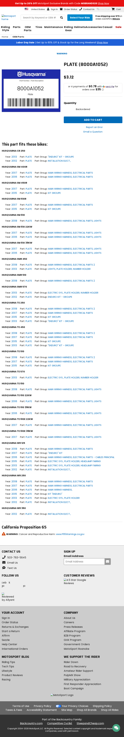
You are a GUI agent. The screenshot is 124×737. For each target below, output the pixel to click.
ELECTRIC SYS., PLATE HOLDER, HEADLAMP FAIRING (74, 461)
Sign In (6, 618)
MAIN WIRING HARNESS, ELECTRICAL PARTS (70, 172)
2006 (14, 176)
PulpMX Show (72, 675)
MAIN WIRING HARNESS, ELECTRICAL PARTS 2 (71, 264)
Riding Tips (8, 662)
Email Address (73, 556)
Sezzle (6, 640)
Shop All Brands (87, 710)
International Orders (15, 649)
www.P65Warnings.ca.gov (70, 534)
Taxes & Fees (13, 710)
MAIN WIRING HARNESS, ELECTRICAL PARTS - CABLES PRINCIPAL (81, 457)
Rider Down (71, 662)
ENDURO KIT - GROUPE (60, 297)
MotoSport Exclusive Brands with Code (62, 3)
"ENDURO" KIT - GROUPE (61, 156)
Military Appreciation (77, 679)
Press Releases (73, 627)
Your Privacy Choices (75, 706)
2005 (14, 193)
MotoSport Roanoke (76, 649)
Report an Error (94, 127)
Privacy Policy (42, 706)
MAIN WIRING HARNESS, (60, 489)
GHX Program (72, 640)
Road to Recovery (75, 666)
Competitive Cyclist (59, 723)
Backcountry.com (31, 723)
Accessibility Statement (42, 710)
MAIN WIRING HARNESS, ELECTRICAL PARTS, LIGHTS (74, 220)
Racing (6, 679)
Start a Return (11, 631)
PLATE (29, 156)
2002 (14, 160)
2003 (14, 156)
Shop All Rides (110, 710)
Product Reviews (12, 675)
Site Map (66, 710)
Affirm (6, 635)
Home (5, 36)
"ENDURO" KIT (55, 453)
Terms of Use (20, 706)
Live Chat (104, 9)
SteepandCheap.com (90, 723)
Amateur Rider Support (78, 671)
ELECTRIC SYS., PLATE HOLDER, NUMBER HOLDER (73, 292)
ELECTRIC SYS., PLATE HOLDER (64, 498)
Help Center (9, 644)
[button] (93, 88)
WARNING (62, 53)
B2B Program (72, 635)
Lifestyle (7, 671)
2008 (14, 220)
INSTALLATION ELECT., (59, 160)
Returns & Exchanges (15, 627)
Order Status (10, 622)
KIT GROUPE (54, 193)
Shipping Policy (102, 706)
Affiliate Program (74, 631)
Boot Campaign (74, 688)
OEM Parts (18, 36)
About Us (69, 618)
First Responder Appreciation (82, 684)
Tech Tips (8, 666)
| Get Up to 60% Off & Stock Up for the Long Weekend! (62, 42)
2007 (14, 172)
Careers (69, 622)
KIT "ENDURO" (55, 494)
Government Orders (77, 644)
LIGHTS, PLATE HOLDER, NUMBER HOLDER (69, 269)
